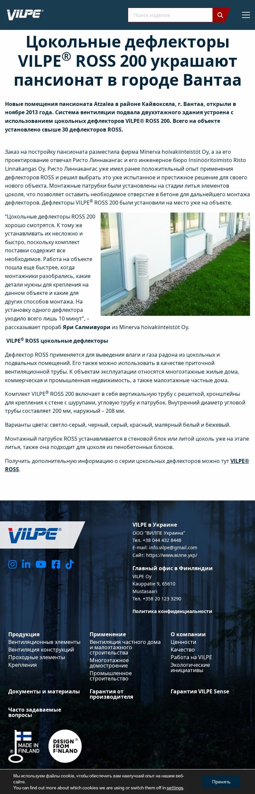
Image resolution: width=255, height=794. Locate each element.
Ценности (183, 642)
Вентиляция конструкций (41, 649)
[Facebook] (56, 564)
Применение (108, 634)
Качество (183, 649)
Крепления (22, 664)
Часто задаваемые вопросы (34, 712)
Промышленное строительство (111, 675)
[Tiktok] (69, 564)
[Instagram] (12, 564)
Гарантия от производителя (111, 694)
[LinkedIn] (26, 564)
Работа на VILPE (191, 657)
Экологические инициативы (190, 667)
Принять (221, 781)
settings (175, 787)
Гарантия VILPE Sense (200, 691)
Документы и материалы (44, 691)
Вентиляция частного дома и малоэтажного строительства (125, 647)
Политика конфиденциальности (172, 611)
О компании (188, 634)
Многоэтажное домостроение (109, 663)
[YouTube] (41, 564)
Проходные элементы (36, 657)
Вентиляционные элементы (44, 642)
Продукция (24, 634)
